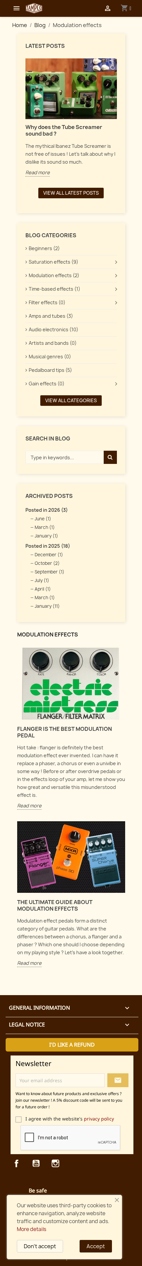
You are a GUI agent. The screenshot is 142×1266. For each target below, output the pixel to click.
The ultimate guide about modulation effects (54, 905)
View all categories (71, 400)
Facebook (16, 1163)
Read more (37, 172)
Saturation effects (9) (53, 262)
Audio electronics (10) (53, 329)
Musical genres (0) (50, 356)
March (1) (45, 527)
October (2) (47, 563)
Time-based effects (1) (54, 289)
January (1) (46, 536)
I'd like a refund (72, 1044)
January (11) (47, 606)
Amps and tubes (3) (51, 316)
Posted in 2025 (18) (47, 546)
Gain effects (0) (46, 383)
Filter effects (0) (47, 302)
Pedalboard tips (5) (50, 370)
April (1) (43, 589)
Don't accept (40, 1246)
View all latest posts (71, 193)
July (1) (42, 580)
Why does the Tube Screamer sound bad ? (63, 130)
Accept (96, 1246)
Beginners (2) (44, 248)
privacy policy (99, 1119)
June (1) (43, 519)
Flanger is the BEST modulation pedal (64, 732)
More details (31, 1229)
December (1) (49, 555)
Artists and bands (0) (53, 343)
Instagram (55, 1163)
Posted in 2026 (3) (46, 510)
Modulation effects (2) (54, 275)
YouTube (36, 1163)
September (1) (49, 572)
